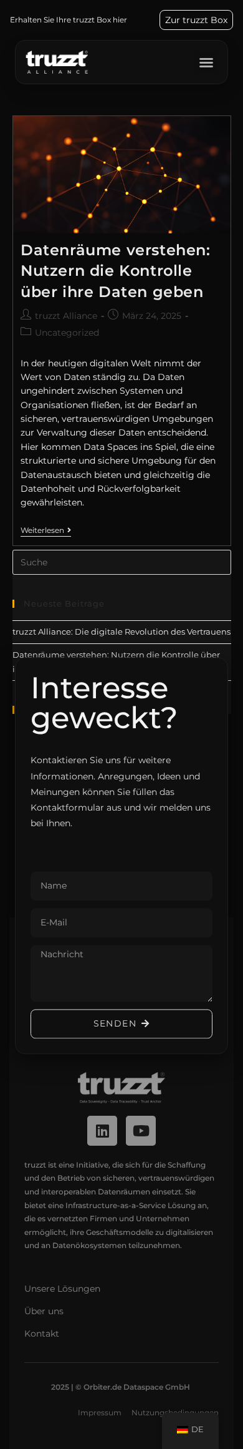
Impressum (100, 1412)
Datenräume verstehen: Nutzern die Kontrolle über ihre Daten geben (116, 271)
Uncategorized (67, 332)
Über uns (44, 1311)
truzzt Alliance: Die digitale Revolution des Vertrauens (121, 632)
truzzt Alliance (66, 315)
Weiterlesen (46, 530)
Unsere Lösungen (62, 1288)
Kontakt (41, 1333)
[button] (206, 62)
